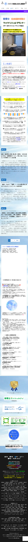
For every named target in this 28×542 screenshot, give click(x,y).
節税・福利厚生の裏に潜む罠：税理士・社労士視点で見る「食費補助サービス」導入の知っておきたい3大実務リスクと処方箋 (14, 155)
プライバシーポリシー (14, 533)
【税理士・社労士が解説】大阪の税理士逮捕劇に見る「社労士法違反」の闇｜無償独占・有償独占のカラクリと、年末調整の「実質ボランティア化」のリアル (14, 215)
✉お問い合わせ (16, 458)
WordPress (16, 538)
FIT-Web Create (21, 536)
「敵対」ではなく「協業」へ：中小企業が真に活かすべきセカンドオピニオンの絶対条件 (14, 185)
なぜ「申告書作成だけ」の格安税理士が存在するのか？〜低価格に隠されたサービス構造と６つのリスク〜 (14, 328)
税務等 (4, 149)
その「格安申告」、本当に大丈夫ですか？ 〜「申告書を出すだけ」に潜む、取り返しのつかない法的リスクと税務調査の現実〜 (14, 330)
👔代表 (7, 8)
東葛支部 (18, 465)
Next (17, 240)
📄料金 (21, 8)
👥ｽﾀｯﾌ (11, 8)
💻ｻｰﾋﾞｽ (16, 8)
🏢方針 (2, 8)
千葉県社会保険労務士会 (11, 465)
